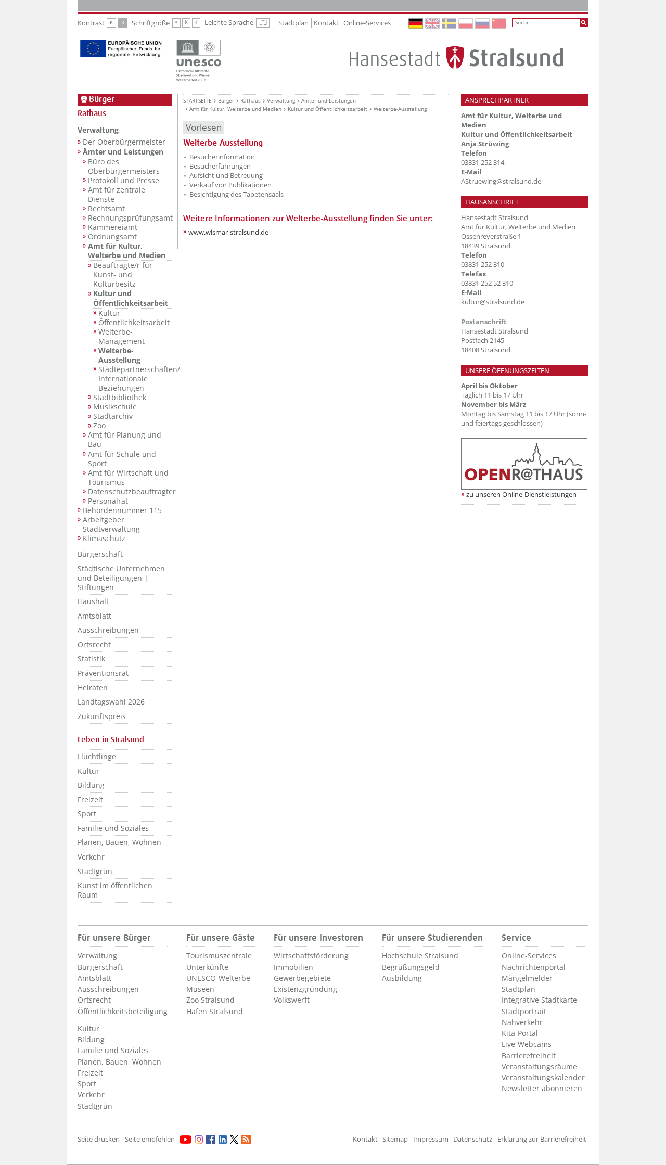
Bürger (226, 100)
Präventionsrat (103, 673)
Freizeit (90, 799)
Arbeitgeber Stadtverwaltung (111, 524)
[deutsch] (416, 23)
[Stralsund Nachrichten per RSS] (246, 1139)
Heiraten (93, 688)
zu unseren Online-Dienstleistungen (521, 494)
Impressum (431, 1139)
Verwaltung (98, 130)
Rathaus (250, 100)
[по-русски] (483, 23)
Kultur (109, 313)
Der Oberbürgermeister (124, 142)
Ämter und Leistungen (123, 152)
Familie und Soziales (113, 828)
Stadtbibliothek (119, 397)
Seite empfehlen (150, 1139)
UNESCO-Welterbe (218, 978)
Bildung (91, 785)
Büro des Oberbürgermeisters (124, 166)
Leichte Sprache (237, 23)
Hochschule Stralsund (420, 956)
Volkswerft (292, 1000)
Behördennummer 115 (122, 510)
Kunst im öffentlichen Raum (115, 890)
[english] (433, 23)
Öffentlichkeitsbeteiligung (123, 1011)
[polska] (466, 23)
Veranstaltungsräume (539, 1066)
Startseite (197, 100)
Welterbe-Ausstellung (119, 355)
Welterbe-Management (121, 336)
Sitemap (395, 1139)
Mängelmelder (527, 978)
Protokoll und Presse (123, 180)
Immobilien (293, 967)
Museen (200, 989)
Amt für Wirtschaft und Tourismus (128, 477)
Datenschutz (472, 1139)
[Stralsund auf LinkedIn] (223, 1139)
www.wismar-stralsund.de (228, 232)
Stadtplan (293, 23)
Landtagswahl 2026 (111, 702)
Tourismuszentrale (219, 956)
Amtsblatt (94, 616)
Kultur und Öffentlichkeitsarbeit (130, 298)
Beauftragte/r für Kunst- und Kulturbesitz (122, 275)
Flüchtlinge (97, 756)
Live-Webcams (527, 1044)
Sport (87, 813)
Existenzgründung (305, 989)
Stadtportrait (524, 1011)
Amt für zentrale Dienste (116, 194)
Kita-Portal (520, 1033)
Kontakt (326, 23)
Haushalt (93, 601)
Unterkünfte (207, 967)
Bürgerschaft (100, 554)
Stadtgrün (95, 871)
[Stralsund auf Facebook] (210, 1139)
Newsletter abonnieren (542, 1088)
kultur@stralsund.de (492, 301)
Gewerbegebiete (302, 978)
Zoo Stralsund (210, 1000)
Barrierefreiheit (529, 1055)
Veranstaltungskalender (543, 1077)
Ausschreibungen (108, 630)
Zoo (99, 425)
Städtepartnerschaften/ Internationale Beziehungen (135, 379)
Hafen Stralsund (214, 1011)
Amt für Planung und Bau (124, 439)
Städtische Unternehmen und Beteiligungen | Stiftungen (121, 578)
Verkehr (91, 857)
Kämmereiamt (112, 227)
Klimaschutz (104, 538)
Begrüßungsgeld (411, 967)
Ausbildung (402, 978)
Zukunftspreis (102, 716)
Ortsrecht (94, 644)
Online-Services (367, 23)
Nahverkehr (522, 1022)
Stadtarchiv (113, 416)
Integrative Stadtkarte (539, 1000)
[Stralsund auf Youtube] (185, 1139)
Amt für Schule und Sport (122, 459)
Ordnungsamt (112, 236)
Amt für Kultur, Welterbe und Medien (126, 250)
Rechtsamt (106, 208)
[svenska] (449, 23)
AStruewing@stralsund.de (501, 181)
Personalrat (108, 501)
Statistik (91, 658)
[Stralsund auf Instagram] (199, 1139)
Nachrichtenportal (534, 967)
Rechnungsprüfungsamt (130, 218)
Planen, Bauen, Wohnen (119, 842)
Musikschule (115, 407)
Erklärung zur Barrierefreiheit (541, 1139)
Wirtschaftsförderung (311, 956)
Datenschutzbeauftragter (130, 491)
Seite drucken (99, 1139)
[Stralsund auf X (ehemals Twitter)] (234, 1139)
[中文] (499, 23)
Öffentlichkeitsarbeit (134, 322)
